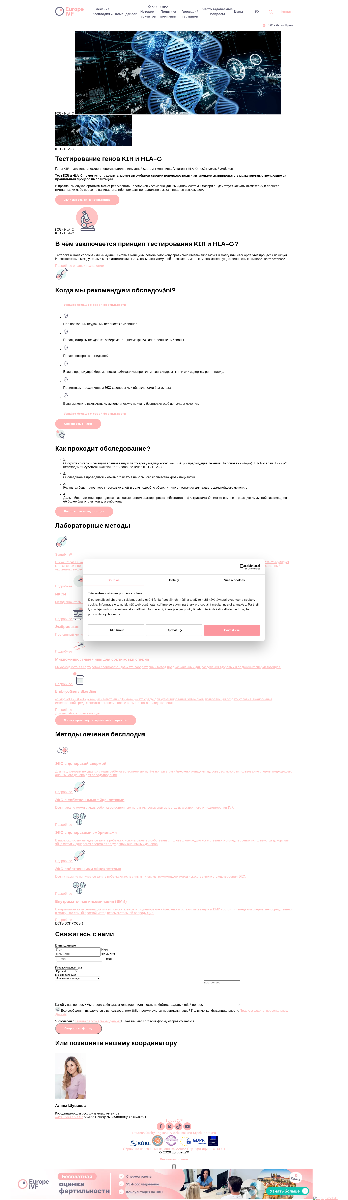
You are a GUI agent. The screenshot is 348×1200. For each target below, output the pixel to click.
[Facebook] (161, 1129)
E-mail (108, 958)
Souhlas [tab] (113, 580)
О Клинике (156, 6)
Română (209, 1132)
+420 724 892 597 (69, 1117)
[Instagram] (170, 1129)
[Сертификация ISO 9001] (213, 1145)
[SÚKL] (140, 1145)
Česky (150, 1132)
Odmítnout (116, 630)
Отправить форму (78, 1028)
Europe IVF (69, 11)
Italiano (186, 1132)
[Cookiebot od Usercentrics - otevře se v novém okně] (242, 567)
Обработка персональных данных (148, 1149)
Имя (104, 949)
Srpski (198, 1132)
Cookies (180, 1149)
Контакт (287, 12)
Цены (238, 11)
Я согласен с (124, 1021)
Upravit (172, 630)
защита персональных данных (98, 1021)
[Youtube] (187, 1129)
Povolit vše (232, 630)
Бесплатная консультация (84, 511)
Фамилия (108, 954)
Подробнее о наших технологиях (80, 265)
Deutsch (138, 1132)
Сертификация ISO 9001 (206, 1149)
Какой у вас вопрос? (70, 1004)
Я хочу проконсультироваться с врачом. (95, 720)
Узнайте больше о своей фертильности (95, 304)
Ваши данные (65, 945)
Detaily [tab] (174, 580)
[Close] (174, 1166)
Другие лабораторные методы (77, 713)
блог (133, 14)
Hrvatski (173, 1132)
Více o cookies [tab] (234, 580)
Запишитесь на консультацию (87, 199)
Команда (122, 14)
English (161, 1132)
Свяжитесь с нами (78, 423)
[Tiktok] (178, 1129)
